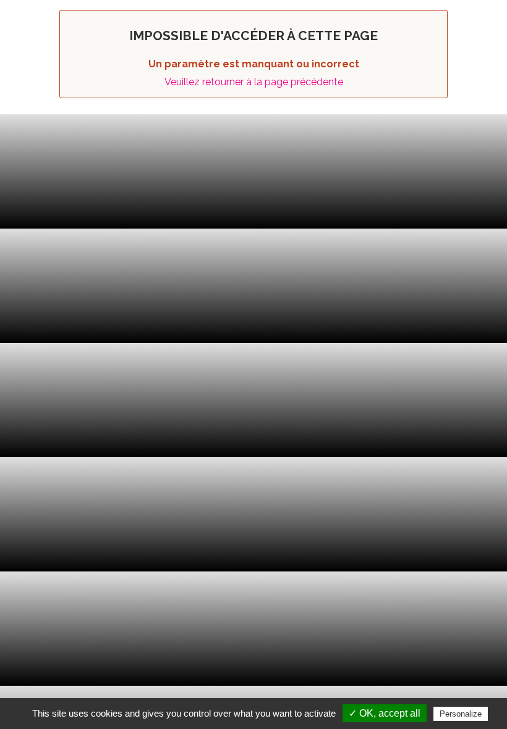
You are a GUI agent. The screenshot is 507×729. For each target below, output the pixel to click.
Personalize (461, 713)
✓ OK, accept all (384, 713)
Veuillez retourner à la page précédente (253, 82)
